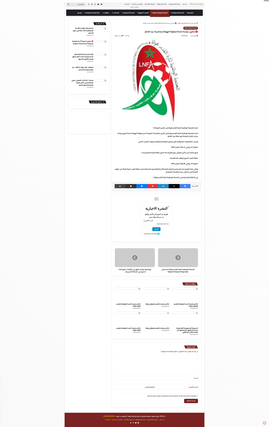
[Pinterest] (152, 186)
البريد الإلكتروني (193, 387)
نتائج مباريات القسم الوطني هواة (157, 304)
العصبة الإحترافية (178, 12)
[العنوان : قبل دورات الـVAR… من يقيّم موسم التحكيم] (100, 72)
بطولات (106, 12)
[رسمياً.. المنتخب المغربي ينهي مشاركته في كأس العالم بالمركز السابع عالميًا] (100, 85)
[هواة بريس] (134, 7)
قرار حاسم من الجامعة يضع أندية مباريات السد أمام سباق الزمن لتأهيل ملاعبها (82, 56)
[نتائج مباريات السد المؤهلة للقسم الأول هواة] (127, 295)
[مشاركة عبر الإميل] (130, 186)
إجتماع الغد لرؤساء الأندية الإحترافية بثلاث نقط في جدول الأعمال (83, 30)
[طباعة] (120, 186)
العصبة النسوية (128, 12)
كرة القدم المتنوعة (93, 12)
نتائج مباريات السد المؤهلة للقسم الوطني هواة (186, 305)
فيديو (79, 12)
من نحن (185, 4)
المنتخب (116, 12)
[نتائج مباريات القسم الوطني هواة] (156, 295)
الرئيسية (190, 12)
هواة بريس (193, 36)
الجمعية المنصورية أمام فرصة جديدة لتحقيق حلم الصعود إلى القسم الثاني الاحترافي (187, 330)
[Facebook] (185, 186)
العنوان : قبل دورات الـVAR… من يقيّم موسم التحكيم (82, 68)
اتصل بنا (126, 4)
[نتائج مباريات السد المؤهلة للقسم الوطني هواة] (185, 295)
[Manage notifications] (264, 423)
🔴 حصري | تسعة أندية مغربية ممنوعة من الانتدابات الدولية (82, 42)
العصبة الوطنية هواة (160, 12)
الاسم (195, 378)
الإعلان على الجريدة (137, 4)
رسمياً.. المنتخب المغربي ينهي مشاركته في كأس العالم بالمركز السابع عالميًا (82, 82)
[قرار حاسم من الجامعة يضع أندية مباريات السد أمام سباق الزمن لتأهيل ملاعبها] (100, 59)
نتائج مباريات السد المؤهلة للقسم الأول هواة (128, 305)
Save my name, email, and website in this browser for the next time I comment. (171, 396)
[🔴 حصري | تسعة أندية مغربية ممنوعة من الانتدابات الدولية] (100, 46)
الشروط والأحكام (150, 4)
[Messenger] (141, 186)
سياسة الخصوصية (174, 4)
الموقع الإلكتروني (150, 387)
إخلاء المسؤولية (162, 4)
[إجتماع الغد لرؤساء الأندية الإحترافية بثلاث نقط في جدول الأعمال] (100, 33)
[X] (174, 186)
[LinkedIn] (163, 186)
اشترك (156, 229)
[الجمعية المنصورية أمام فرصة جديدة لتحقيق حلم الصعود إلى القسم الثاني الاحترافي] (185, 319)
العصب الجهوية (143, 12)
